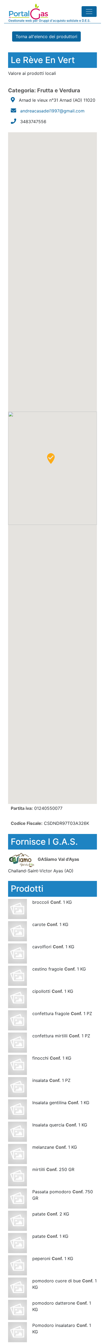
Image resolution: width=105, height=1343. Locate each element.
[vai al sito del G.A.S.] (22, 859)
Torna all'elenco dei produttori (46, 36)
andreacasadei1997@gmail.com (52, 111)
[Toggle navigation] (89, 11)
